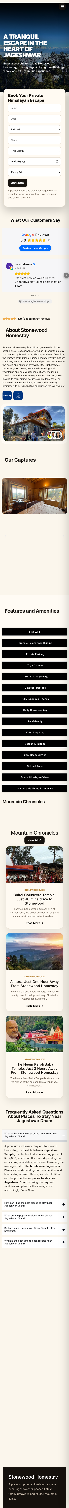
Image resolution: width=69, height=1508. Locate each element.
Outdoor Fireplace (35, 687)
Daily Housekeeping (35, 710)
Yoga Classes (35, 665)
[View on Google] (9, 266)
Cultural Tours (35, 766)
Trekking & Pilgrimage (35, 676)
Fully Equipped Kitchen (35, 698)
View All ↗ (34, 840)
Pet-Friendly (35, 721)
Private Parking (35, 654)
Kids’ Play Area (35, 732)
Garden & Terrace (35, 743)
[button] (2, 275)
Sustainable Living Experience (35, 788)
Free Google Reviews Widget (36, 301)
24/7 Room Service (35, 754)
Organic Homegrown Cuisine (35, 643)
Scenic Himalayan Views (35, 777)
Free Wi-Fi (35, 631)
